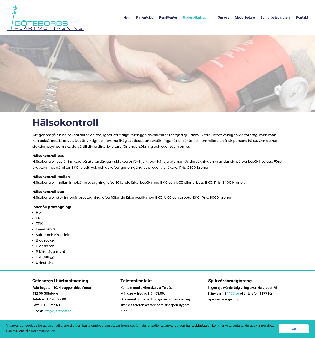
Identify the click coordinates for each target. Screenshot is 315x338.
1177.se (233, 293)
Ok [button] (294, 328)
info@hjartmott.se (57, 311)
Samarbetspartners (276, 18)
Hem (127, 18)
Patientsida (145, 18)
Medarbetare (245, 18)
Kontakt (302, 18)
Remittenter (168, 18)
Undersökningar (195, 18)
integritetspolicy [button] (43, 331)
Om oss (223, 18)
